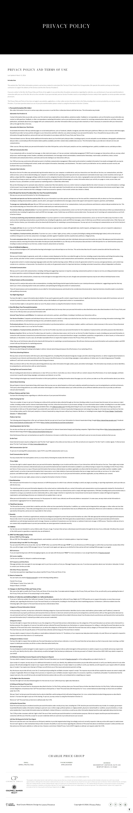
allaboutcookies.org (58, 406)
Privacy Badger (109, 411)
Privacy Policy (95, 805)
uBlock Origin (22, 413)
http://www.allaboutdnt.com (38, 444)
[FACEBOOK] (110, 804)
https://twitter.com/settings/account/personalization (57, 422)
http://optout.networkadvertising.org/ (40, 431)
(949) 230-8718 (66, 764)
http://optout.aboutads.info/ (113, 429)
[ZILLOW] (125, 804)
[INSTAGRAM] (115, 804)
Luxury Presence (48, 805)
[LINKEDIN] (120, 804)
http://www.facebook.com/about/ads (21, 422)
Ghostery (13, 413)
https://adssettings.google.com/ (106, 420)
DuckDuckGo (118, 411)
